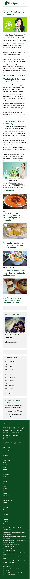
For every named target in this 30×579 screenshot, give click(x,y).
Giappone (5, 472)
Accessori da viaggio (8, 450)
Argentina (5, 455)
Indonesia (5, 479)
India (4, 476)
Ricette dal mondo (8, 9)
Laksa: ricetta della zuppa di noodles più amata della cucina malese (14, 273)
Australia (5, 457)
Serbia (4, 505)
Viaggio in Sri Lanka (9, 369)
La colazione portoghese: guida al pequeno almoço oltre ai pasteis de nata (13, 245)
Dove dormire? (6, 465)
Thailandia (6, 521)
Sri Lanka (5, 514)
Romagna (5, 502)
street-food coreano (11, 59)
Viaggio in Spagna (9, 388)
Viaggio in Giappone (9, 374)
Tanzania (5, 519)
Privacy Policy (8, 346)
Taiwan (5, 516)
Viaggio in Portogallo (10, 377)
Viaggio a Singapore (9, 385)
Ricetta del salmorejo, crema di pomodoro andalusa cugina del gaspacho (12, 216)
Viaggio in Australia (9, 380)
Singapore (5, 507)
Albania (5, 453)
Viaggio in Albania (9, 366)
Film (4, 467)
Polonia (5, 493)
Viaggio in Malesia (9, 372)
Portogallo (6, 495)
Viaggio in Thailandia (10, 361)
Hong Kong (6, 474)
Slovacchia (5, 509)
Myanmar (5, 488)
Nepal (4, 490)
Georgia (5, 469)
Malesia (5, 486)
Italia (4, 483)
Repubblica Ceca (7, 498)
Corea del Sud (6, 460)
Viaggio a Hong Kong (10, 393)
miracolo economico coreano (16, 187)
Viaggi (4, 524)
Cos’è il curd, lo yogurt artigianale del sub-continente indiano (12, 300)
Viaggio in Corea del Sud (10, 383)
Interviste (5, 481)
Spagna (5, 512)
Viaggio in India (8, 364)
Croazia (5, 462)
